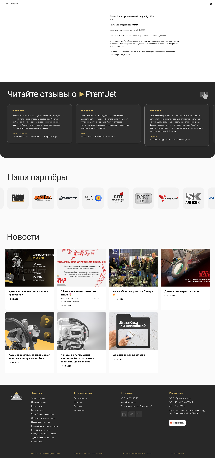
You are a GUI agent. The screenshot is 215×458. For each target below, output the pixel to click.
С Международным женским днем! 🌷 (78, 293)
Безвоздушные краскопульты (44, 425)
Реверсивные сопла (40, 429)
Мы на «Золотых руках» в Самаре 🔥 (132, 293)
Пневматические (38, 402)
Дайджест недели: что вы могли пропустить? (28, 293)
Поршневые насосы (40, 421)
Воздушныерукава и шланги (44, 433)
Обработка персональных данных (136, 453)
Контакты (127, 393)
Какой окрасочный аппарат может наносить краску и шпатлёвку (29, 356)
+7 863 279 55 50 (129, 398)
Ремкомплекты (37, 410)
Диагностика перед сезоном (181, 291)
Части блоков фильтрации (42, 414)
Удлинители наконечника (42, 437)
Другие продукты (12, 4)
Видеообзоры (80, 398)
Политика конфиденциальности (45, 453)
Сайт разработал (176, 453)
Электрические (38, 398)
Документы (79, 410)
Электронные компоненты (43, 417)
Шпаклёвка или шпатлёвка (128, 355)
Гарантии (78, 406)
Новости (78, 402)
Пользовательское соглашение (88, 453)
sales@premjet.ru (128, 402)
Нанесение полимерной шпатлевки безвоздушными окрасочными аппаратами (77, 358)
